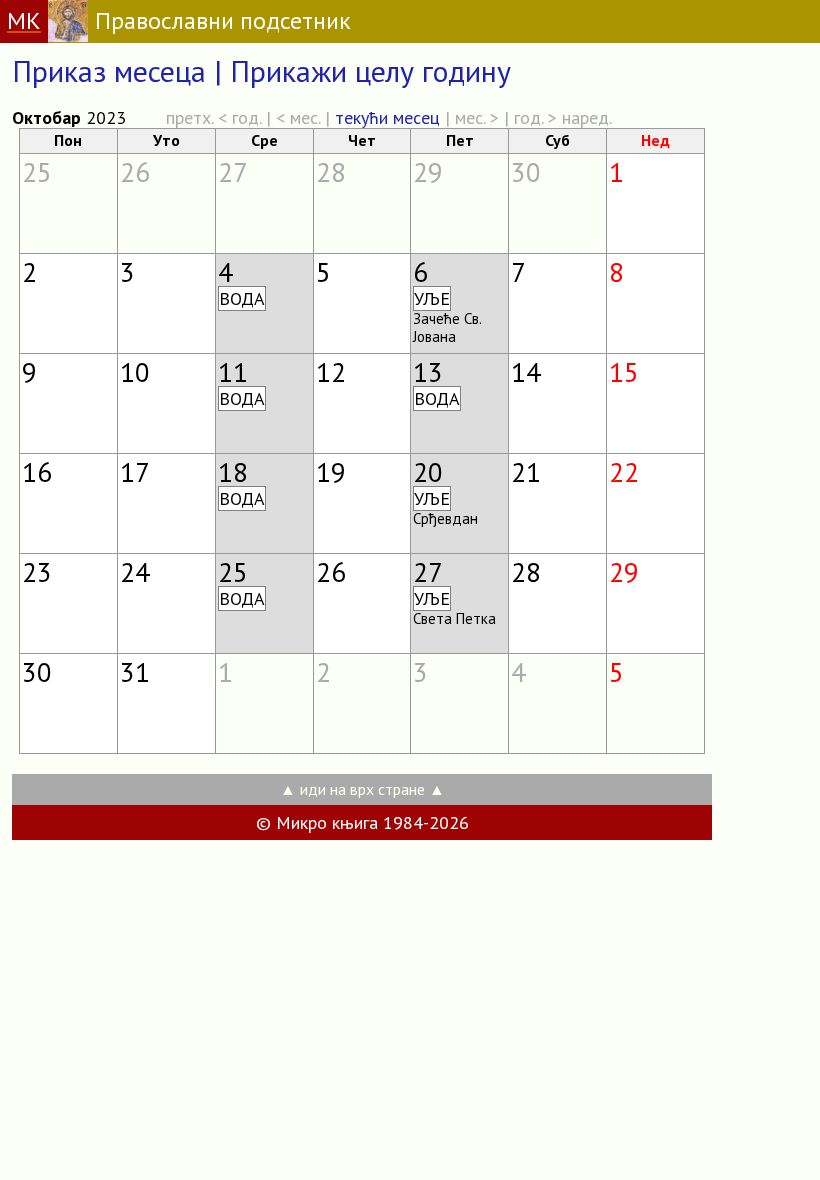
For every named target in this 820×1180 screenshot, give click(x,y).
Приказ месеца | (121, 70)
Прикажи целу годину (370, 70)
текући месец (387, 117)
